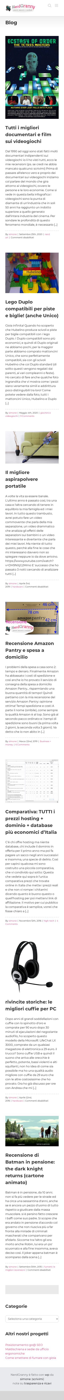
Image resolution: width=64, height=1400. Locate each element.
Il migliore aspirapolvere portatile (21, 479)
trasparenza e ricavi (37, 1383)
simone (13, 234)
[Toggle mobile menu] (57, 5)
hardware (17, 586)
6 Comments (22, 744)
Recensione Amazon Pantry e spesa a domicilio (29, 650)
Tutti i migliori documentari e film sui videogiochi (28, 134)
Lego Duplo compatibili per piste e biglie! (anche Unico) (31, 308)
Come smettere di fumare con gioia (30, 1358)
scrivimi (37, 1379)
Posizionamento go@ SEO (24, 1345)
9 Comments (27, 416)
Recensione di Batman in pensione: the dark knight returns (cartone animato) (30, 1168)
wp (47, 1374)
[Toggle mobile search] (49, 5)
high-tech (49, 920)
